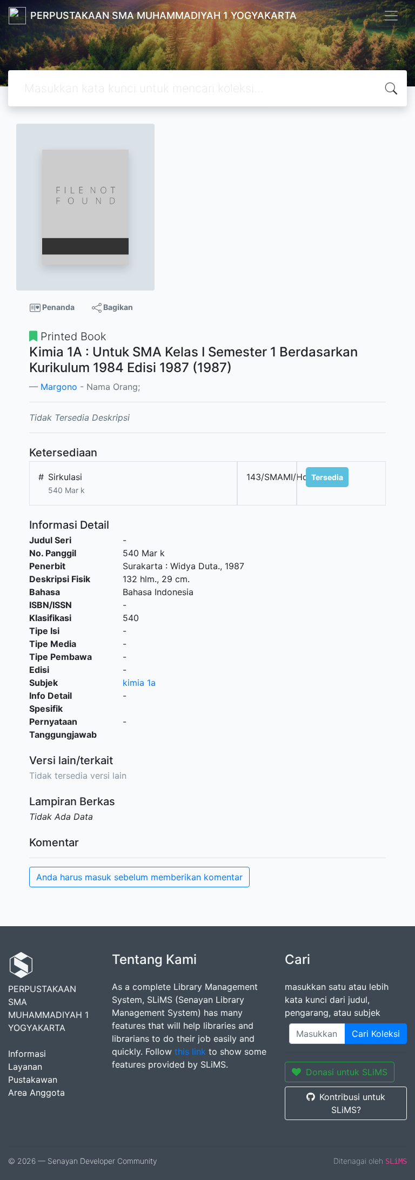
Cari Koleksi (376, 1033)
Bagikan (117, 307)
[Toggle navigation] (391, 15)
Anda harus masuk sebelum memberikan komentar (139, 877)
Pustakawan (32, 1079)
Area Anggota (36, 1092)
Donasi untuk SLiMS (346, 1072)
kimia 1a (139, 682)
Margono (59, 386)
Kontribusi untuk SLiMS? (352, 1103)
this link (190, 1051)
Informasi (27, 1053)
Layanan (25, 1066)
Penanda (58, 307)
